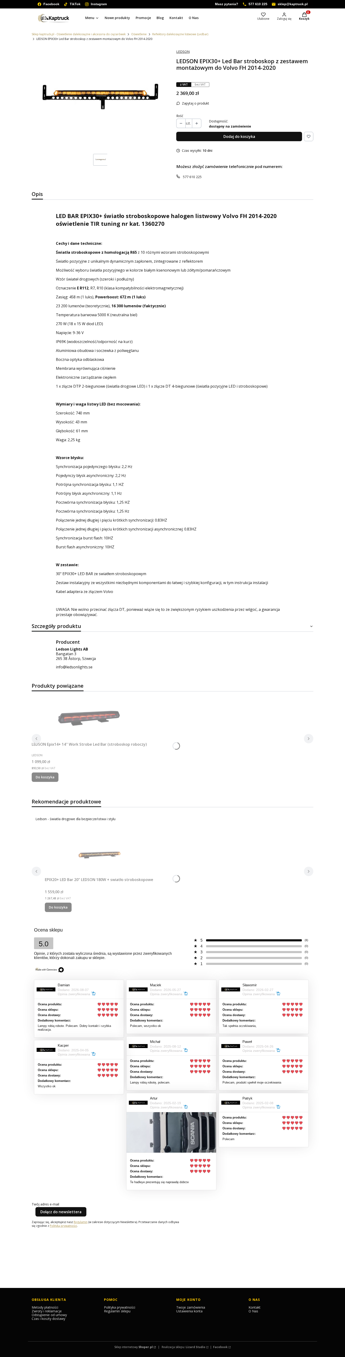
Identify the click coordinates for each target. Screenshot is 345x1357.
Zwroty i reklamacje (47, 1311)
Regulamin (81, 1222)
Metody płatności (45, 1307)
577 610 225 (258, 4)
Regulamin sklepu (117, 1311)
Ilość (179, 116)
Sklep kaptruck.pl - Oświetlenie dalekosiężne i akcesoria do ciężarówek (79, 34)
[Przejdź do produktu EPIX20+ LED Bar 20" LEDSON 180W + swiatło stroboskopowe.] (99, 853)
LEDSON (183, 51)
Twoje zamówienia (190, 1307)
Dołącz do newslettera (60, 1211)
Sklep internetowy (133, 1347)
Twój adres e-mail (45, 1204)
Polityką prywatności (63, 1226)
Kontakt (255, 1307)
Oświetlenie (139, 34)
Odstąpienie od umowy (49, 1315)
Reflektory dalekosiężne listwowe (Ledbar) (180, 34)
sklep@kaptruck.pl (293, 4)
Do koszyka (45, 777)
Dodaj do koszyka (239, 136)
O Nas (253, 1311)
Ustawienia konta (189, 1311)
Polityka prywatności (119, 1307)
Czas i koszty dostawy (48, 1318)
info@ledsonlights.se (74, 667)
